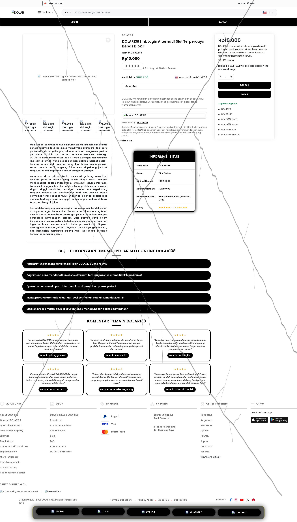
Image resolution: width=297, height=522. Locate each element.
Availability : (129, 77)
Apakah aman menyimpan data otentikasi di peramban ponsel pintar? (71, 286)
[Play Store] (279, 420)
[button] (108, 40)
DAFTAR (222, 21)
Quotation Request (11, 425)
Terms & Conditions (121, 499)
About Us (163, 499)
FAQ (52, 441)
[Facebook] (231, 500)
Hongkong (206, 414)
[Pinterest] (253, 500)
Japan (204, 441)
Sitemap (4, 435)
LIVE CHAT (241, 511)
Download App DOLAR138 (64, 414)
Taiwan (204, 435)
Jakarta (204, 451)
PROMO (60, 512)
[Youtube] (242, 500)
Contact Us (180, 499)
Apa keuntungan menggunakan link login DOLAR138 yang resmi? (67, 264)
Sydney (204, 430)
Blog (52, 435)
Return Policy (57, 430)
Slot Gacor (206, 425)
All (66, 12)
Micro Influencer (9, 456)
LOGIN (74, 21)
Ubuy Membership (10, 462)
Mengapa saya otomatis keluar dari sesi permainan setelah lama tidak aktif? (76, 297)
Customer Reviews (60, 425)
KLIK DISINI (127, 140)
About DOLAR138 (9, 414)
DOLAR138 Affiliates (61, 451)
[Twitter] (247, 500)
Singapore (206, 420)
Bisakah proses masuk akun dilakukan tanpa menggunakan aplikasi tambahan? (77, 309)
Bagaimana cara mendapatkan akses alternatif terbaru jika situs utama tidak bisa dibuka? (84, 275)
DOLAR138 (35, 157)
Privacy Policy (145, 499)
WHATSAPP (196, 511)
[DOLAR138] (18, 12)
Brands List (56, 420)
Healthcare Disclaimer (12, 472)
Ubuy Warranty (8, 467)
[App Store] (260, 420)
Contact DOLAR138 (10, 420)
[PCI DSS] (19, 491)
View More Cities (210, 456)
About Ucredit (58, 446)
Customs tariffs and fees (14, 446)
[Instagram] (236, 500)
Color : (131, 86)
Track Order (7, 441)
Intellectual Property (11, 430)
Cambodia (206, 446)
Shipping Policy (8, 451)
